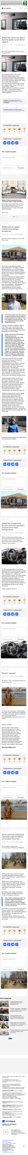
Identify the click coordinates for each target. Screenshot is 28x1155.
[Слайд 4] (15, 216)
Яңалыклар (5, 33)
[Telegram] (12, 142)
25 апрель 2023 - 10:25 (7, 532)
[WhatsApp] (16, 142)
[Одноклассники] (8, 142)
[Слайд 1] (10, 216)
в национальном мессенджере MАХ (13, 110)
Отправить (20, 168)
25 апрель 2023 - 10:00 (7, 676)
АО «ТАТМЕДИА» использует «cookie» (7, 1143)
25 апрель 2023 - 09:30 (7, 841)
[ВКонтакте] (4, 142)
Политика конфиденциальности (8, 1151)
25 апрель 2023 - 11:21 (7, 234)
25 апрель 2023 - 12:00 (7, 44)
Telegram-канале (17, 101)
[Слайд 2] (12, 216)
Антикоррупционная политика (8, 1140)
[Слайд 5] (17, 216)
